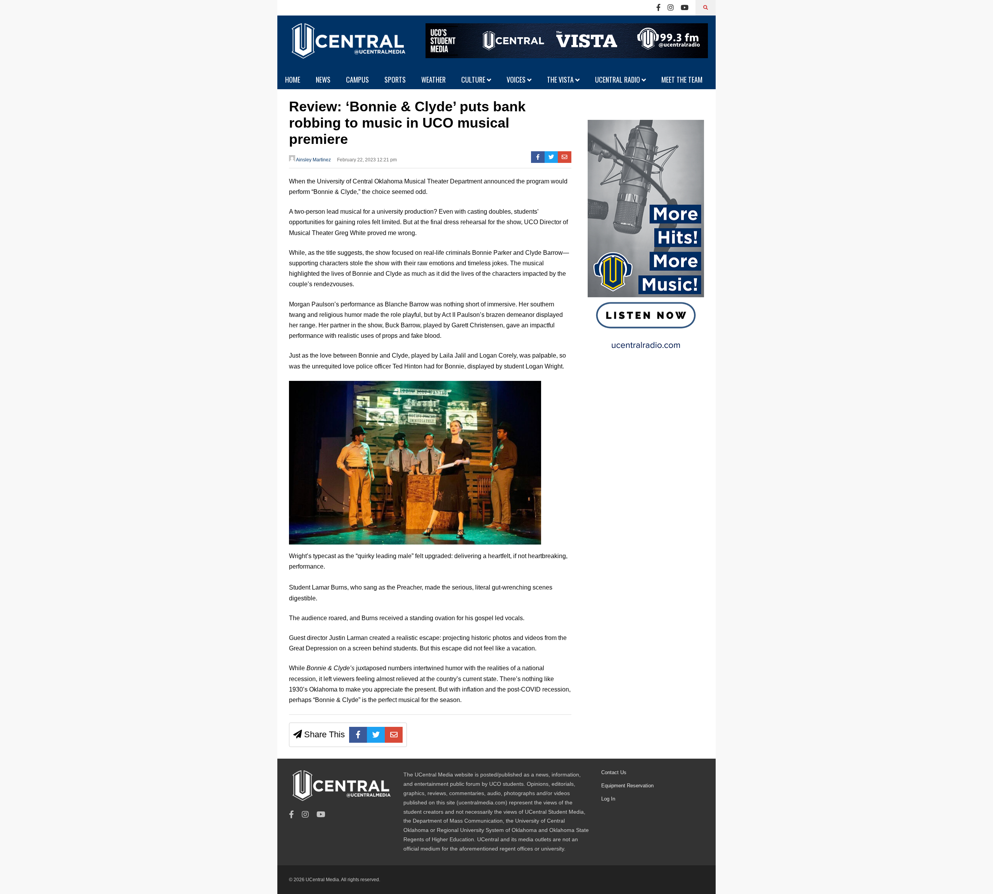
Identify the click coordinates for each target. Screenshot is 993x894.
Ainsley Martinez (313, 160)
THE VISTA (561, 79)
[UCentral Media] (347, 46)
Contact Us (613, 772)
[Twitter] (551, 157)
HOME (292, 79)
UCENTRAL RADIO (618, 79)
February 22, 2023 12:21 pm (367, 160)
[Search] (705, 8)
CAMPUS (357, 79)
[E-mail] (564, 157)
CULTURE (474, 79)
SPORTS (395, 79)
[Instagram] (671, 8)
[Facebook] (658, 8)
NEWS (323, 79)
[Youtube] (685, 8)
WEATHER (433, 79)
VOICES (517, 79)
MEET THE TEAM (681, 79)
